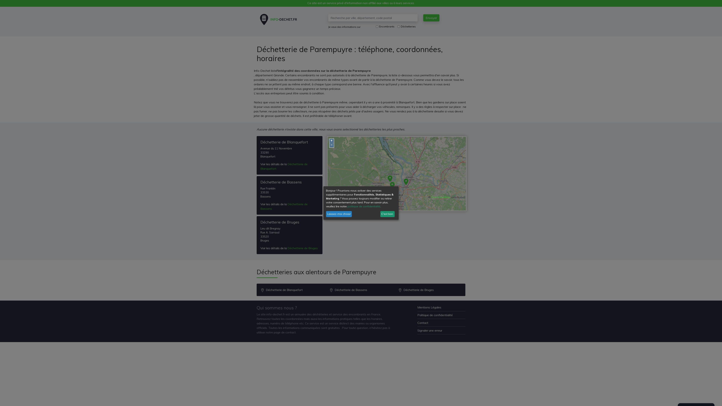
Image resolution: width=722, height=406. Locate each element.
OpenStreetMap (440, 197)
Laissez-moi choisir (339, 214)
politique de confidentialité (363, 206)
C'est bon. (387, 214)
